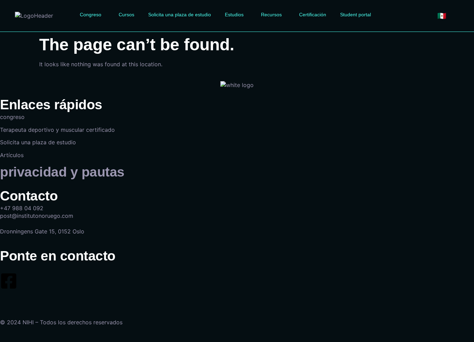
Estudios (234, 14)
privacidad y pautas (62, 171)
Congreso (90, 14)
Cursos (126, 14)
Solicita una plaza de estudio (179, 14)
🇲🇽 (441, 15)
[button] (92, 14)
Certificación (312, 14)
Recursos (271, 14)
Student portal (355, 14)
